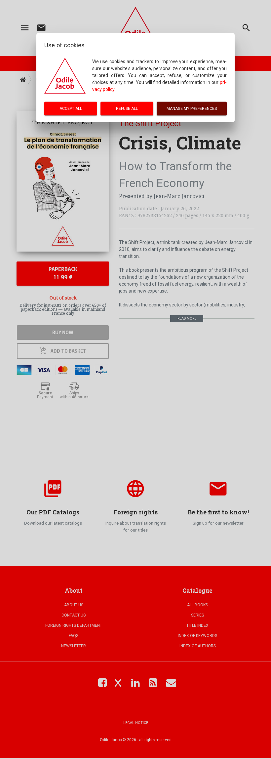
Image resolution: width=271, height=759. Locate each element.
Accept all (70, 108)
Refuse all (127, 108)
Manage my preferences (192, 108)
